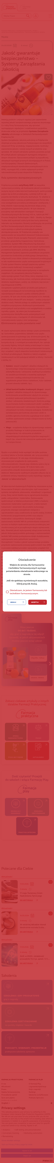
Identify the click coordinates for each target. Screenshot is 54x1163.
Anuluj (13, 602)
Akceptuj (35, 602)
